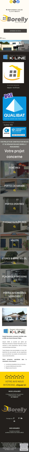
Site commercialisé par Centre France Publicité (11, 442)
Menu (3, 38)
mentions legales (14, 438)
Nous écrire (14, 399)
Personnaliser (24, 449)
